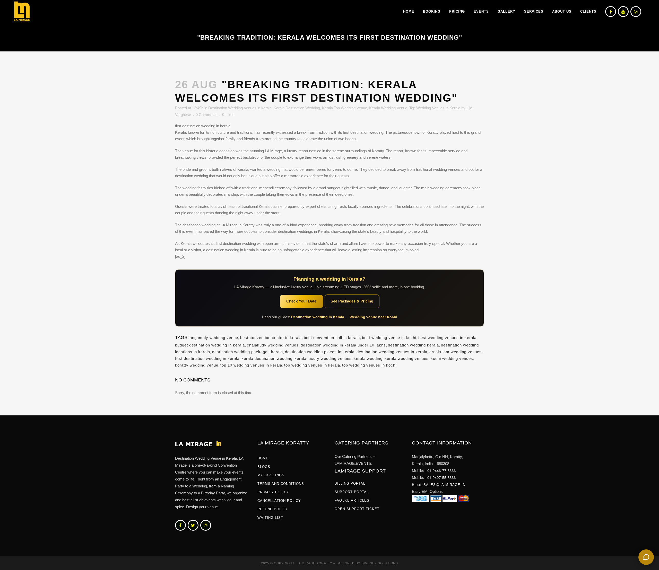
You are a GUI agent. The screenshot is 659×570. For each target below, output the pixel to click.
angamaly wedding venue (214, 337)
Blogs (263, 467)
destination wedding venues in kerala (392, 352)
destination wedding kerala (413, 345)
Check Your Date (301, 301)
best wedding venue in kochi (389, 337)
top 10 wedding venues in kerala (251, 365)
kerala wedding (368, 358)
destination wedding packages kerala (247, 352)
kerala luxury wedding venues (323, 358)
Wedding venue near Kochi (373, 317)
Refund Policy (272, 509)
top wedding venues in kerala (312, 365)
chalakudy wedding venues (273, 345)
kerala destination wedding (266, 358)
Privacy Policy (273, 492)
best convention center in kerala (271, 337)
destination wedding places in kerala (319, 352)
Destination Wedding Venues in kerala (240, 108)
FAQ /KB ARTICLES (352, 500)
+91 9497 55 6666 (440, 478)
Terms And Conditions (280, 484)
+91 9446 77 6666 (440, 471)
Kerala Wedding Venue (388, 108)
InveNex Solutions (379, 563)
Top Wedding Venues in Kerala (434, 108)
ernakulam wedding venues (455, 352)
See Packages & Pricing (352, 301)
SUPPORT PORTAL (352, 492)
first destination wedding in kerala (207, 358)
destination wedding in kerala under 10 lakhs (343, 345)
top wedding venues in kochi (369, 365)
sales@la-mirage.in (444, 485)
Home (262, 458)
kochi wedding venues (452, 358)
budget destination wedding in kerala (210, 345)
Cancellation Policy (279, 501)
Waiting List (270, 518)
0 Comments (207, 114)
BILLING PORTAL (350, 483)
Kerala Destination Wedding (297, 108)
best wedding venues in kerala (447, 337)
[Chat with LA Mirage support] (646, 557)
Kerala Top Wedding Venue (344, 108)
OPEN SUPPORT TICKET (357, 509)
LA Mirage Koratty (314, 563)
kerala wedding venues (407, 358)
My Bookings (270, 475)
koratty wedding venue (196, 365)
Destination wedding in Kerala (317, 317)
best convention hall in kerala (332, 337)
